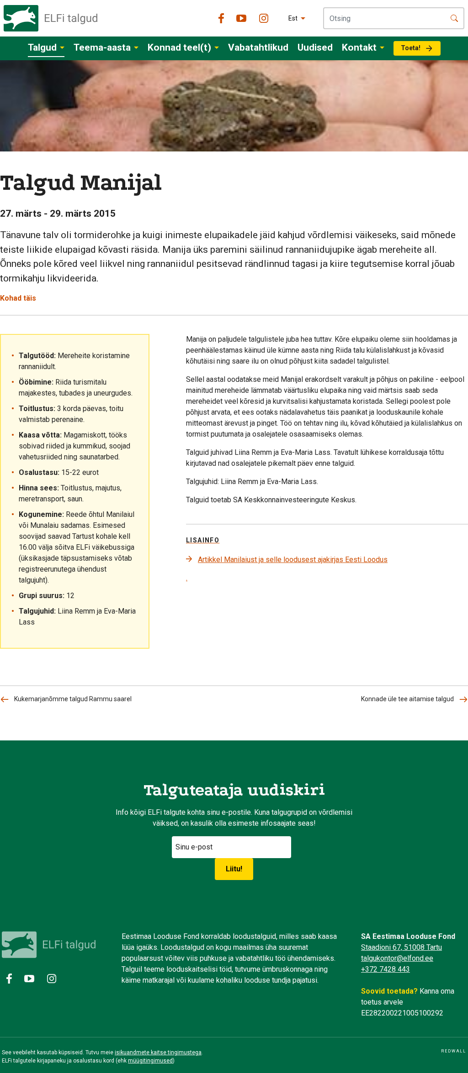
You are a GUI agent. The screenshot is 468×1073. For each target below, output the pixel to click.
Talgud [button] (42, 47)
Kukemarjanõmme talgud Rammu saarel (73, 699)
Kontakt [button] (359, 47)
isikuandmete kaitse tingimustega (158, 1052)
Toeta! (410, 48)
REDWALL (453, 1051)
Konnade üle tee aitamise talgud (407, 699)
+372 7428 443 (385, 969)
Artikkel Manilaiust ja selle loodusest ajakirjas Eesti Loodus (293, 559)
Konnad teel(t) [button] (179, 47)
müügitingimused (150, 1060)
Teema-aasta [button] (102, 47)
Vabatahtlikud (258, 47)
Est (293, 18)
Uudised (315, 47)
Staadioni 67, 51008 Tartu (401, 947)
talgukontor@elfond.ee (397, 958)
